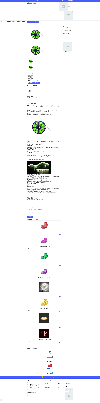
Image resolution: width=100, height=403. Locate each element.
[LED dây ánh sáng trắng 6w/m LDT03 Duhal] (44, 287)
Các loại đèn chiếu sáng (30, 197)
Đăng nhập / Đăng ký (70, 0)
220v (31, 79)
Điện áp (32, 78)
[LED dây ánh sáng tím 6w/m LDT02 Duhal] (44, 271)
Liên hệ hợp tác (67, 382)
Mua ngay (29, 21)
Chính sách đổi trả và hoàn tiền (48, 387)
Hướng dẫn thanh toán (47, 382)
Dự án (58, 387)
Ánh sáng (29, 78)
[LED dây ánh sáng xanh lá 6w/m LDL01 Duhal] (44, 256)
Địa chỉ (62, 0)
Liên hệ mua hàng (68, 383)
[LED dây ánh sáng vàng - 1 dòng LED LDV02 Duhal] (44, 318)
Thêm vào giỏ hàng (30, 82)
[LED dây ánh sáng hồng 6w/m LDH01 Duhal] (44, 240)
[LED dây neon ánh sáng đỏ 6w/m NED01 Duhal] (44, 333)
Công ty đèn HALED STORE (31, 180)
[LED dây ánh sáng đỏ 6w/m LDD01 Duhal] (44, 225)
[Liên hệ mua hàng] (60, 234)
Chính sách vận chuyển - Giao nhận (48, 386)
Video (58, 386)
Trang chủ (59, 382)
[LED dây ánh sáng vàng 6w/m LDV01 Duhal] (44, 302)
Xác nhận (30, 216)
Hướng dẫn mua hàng (47, 383)
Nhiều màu (29, 79)
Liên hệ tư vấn (36, 21)
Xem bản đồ (36, 385)
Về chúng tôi (59, 390)
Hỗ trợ (65, 0)
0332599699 (50, 181)
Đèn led (59, 383)
